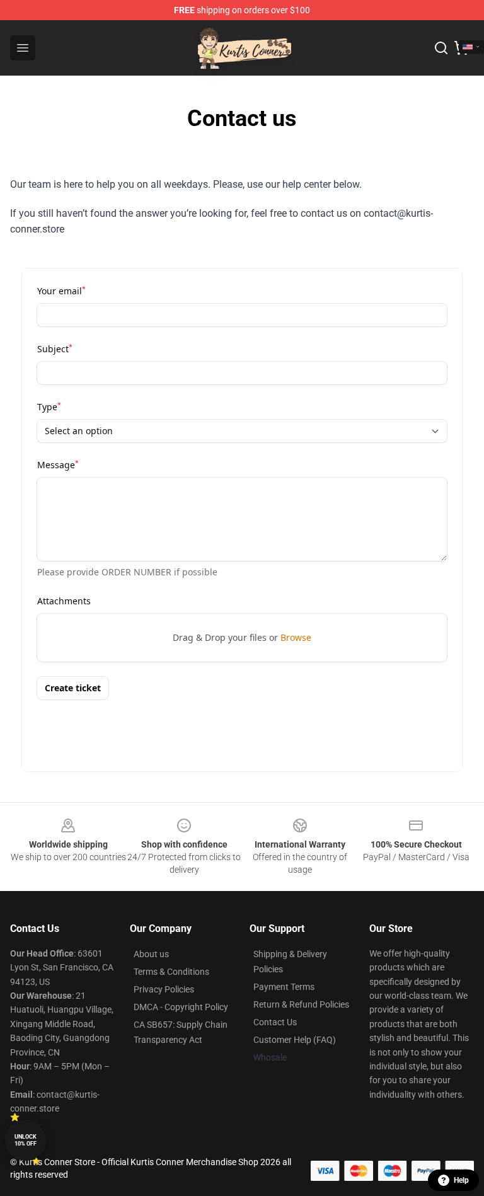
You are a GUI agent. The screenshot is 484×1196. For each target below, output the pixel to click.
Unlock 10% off (25, 1140)
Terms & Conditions (171, 972)
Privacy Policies (164, 989)
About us (151, 954)
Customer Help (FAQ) (294, 1040)
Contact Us (275, 1022)
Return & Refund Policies (301, 1004)
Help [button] (461, 1180)
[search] (441, 47)
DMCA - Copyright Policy (181, 1007)
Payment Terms (283, 987)
